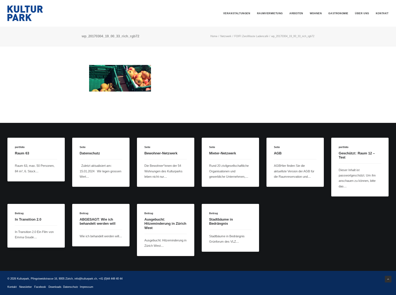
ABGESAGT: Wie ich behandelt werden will (98, 221)
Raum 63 (22, 153)
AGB (278, 153)
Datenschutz (90, 153)
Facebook (40, 286)
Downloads (54, 286)
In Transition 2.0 (28, 219)
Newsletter (25, 286)
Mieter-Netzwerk (222, 153)
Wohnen (316, 13)
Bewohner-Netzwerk (160, 153)
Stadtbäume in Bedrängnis (221, 221)
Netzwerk (225, 36)
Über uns (362, 13)
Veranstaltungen (236, 13)
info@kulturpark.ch (85, 278)
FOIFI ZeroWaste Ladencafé (251, 36)
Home (213, 36)
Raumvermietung (270, 13)
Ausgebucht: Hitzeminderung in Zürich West (165, 223)
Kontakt (382, 13)
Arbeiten (296, 13)
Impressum (86, 286)
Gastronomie (338, 13)
